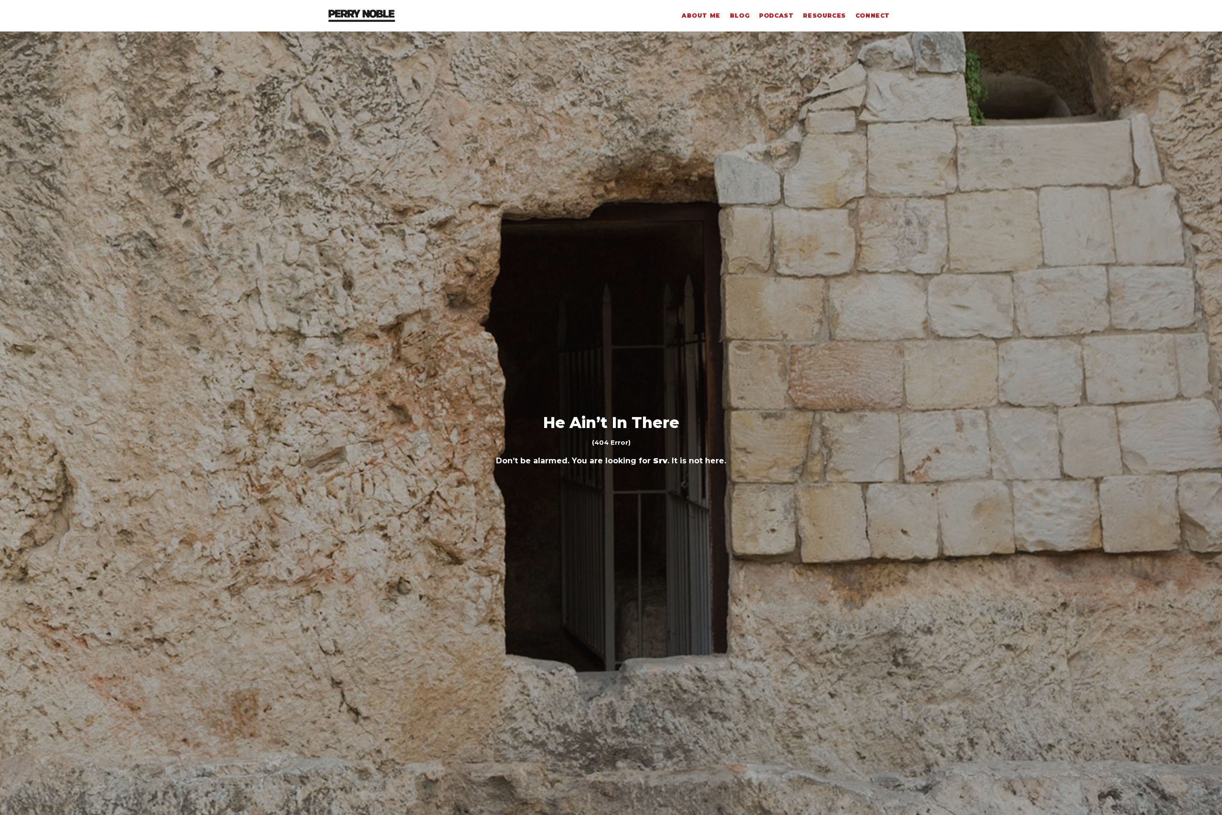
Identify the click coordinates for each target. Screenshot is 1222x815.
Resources (824, 15)
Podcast (776, 15)
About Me (701, 15)
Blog (739, 15)
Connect (872, 15)
